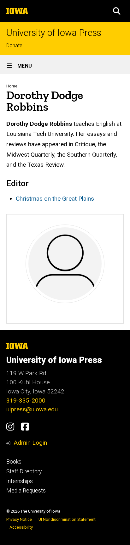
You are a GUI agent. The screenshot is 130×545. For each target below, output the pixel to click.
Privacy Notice (19, 519)
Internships (19, 481)
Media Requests (26, 490)
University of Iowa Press (53, 32)
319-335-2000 (25, 400)
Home (11, 86)
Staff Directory (24, 471)
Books (13, 462)
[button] (116, 11)
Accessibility (21, 527)
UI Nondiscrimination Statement (67, 519)
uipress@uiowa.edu (32, 409)
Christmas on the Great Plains (55, 198)
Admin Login (30, 442)
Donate (14, 45)
